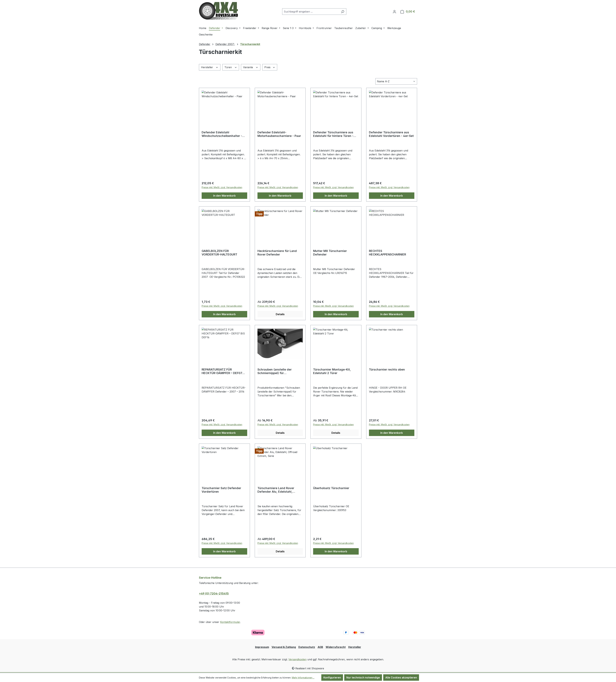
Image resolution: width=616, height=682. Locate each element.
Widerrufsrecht (336, 647)
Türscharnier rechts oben (387, 369)
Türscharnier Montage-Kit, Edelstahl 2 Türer (332, 371)
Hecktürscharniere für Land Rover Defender (277, 252)
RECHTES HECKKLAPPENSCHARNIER (387, 252)
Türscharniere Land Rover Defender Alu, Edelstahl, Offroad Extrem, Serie (275, 489)
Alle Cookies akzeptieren (401, 677)
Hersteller (207, 67)
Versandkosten (297, 659)
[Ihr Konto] (394, 11)
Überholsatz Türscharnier (331, 488)
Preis (267, 67)
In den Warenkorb (224, 195)
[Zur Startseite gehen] (218, 11)
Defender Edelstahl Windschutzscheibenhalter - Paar (222, 134)
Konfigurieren (332, 677)
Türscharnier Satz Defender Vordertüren (221, 489)
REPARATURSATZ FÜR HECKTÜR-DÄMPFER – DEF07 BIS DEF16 (222, 371)
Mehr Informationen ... (303, 677)
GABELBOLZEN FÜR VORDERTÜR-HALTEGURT (219, 252)
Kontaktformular (230, 622)
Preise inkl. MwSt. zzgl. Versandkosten (222, 187)
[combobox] (310, 11)
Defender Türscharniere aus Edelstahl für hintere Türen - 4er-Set (333, 134)
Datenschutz (306, 647)
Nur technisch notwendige (363, 677)
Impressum (262, 647)
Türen (228, 67)
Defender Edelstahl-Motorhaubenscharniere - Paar (279, 134)
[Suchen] (342, 11)
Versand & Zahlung (284, 647)
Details (280, 314)
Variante (248, 67)
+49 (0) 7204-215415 (214, 593)
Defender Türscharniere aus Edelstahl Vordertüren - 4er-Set (391, 134)
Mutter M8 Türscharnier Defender (330, 252)
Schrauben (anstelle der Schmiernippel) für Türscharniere (274, 371)
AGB (320, 647)
